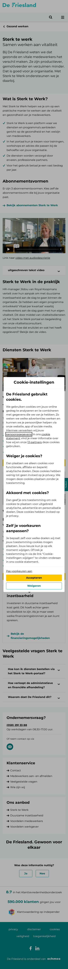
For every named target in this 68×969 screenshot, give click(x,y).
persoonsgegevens (19, 434)
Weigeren (34, 585)
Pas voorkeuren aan (19, 571)
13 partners (34, 442)
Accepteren (34, 577)
